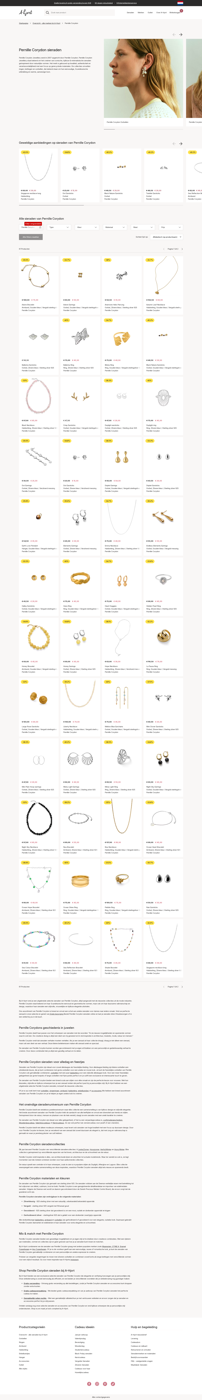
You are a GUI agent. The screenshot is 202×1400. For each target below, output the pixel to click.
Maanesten (106, 1246)
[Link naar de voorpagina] (25, 12)
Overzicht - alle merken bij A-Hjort (46, 23)
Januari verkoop (81, 1335)
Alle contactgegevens (101, 1397)
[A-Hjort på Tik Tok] (113, 1384)
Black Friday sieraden (83, 1353)
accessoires (97, 1091)
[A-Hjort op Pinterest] (105, 1384)
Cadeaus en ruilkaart (139, 1346)
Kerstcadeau (80, 1357)
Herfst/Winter (105, 1149)
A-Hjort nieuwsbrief (139, 1335)
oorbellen (54, 1073)
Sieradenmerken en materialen (143, 1353)
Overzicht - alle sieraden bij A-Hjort (33, 1335)
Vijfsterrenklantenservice (126, 3)
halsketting (74, 1073)
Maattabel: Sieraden (139, 1365)
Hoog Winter (119, 1149)
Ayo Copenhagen (39, 1249)
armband (63, 1091)
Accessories (24, 1361)
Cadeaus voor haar (82, 1369)
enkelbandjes (83, 1091)
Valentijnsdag (80, 1338)
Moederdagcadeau (27, 1123)
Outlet (21, 1365)
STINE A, (115, 1246)
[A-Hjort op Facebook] (89, 1384)
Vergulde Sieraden (82, 1361)
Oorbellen (23, 1338)
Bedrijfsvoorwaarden (139, 1357)
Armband (22, 1346)
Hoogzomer (94, 1149)
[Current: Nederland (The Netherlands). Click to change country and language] (180, 3)
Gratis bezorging (56, 1014)
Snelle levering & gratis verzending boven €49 (72, 3)
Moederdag (79, 1346)
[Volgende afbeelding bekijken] (180, 34)
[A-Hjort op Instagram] (97, 1384)
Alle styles (23, 1369)
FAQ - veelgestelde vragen (142, 1361)
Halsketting (23, 1350)
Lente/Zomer (83, 1149)
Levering (134, 1338)
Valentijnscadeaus (42, 1123)
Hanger (22, 1357)
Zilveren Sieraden (82, 1365)
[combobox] (82, 12)
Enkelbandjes (24, 1353)
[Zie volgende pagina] (182, 249)
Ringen (22, 1342)
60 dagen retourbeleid (104, 3)
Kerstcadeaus (58, 1123)
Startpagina (23, 23)
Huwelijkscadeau (82, 1372)
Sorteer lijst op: (142, 237)
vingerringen (54, 1091)
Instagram (75, 1260)
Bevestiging (79, 1342)
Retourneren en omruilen (141, 1350)
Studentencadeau (82, 1350)
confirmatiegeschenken (112, 1120)
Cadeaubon (135, 1342)
